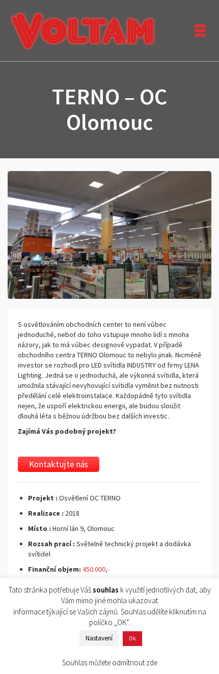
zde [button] (151, 662)
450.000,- (96, 569)
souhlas (106, 590)
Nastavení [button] (99, 638)
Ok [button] (132, 638)
